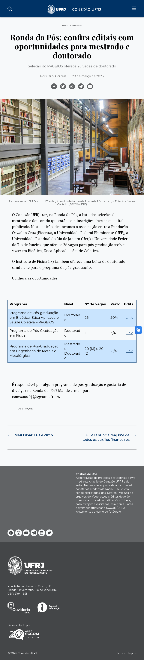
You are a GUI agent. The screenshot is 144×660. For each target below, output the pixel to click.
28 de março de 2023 (88, 76)
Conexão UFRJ (27, 653)
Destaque (25, 408)
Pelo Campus (72, 25)
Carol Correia (56, 76)
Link (129, 318)
